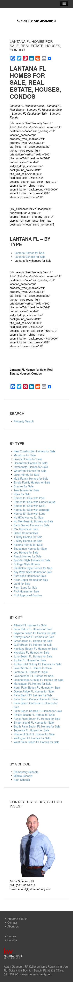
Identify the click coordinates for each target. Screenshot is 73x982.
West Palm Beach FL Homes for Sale (36, 742)
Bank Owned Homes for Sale (31, 525)
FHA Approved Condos (28, 595)
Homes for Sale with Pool (29, 498)
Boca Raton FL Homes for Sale (33, 629)
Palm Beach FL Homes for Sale (33, 695)
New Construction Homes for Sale (34, 451)
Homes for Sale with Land (29, 513)
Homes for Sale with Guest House (34, 502)
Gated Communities (26, 533)
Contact (12, 922)
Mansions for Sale (25, 455)
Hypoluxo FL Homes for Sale (31, 652)
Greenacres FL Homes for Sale (33, 641)
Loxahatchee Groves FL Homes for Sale (38, 680)
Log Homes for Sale (26, 552)
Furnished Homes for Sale (30, 576)
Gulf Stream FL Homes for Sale (33, 645)
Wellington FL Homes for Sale (32, 738)
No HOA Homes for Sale (29, 517)
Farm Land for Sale (26, 587)
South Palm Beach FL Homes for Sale (37, 726)
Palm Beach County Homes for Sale (36, 699)
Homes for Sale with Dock (29, 506)
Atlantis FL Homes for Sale (30, 625)
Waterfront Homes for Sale (30, 471)
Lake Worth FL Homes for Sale (33, 668)
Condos (12, 940)
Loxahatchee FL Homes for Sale (34, 676)
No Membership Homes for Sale (33, 521)
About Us (13, 926)
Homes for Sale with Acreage (31, 510)
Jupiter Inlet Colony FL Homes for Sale (37, 664)
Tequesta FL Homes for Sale (31, 730)
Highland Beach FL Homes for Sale (35, 648)
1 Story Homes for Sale (28, 537)
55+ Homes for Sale (26, 529)
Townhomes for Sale (26, 490)
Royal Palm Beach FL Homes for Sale (37, 718)
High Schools (22, 780)
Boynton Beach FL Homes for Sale (35, 633)
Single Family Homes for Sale (32, 482)
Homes (11, 936)
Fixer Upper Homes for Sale (31, 580)
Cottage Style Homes (27, 564)
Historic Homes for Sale (28, 545)
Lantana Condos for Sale (30, 257)
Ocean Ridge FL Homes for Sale (34, 691)
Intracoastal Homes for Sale (31, 467)
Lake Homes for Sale (27, 475)
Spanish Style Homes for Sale (32, 560)
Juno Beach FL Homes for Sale (33, 656)
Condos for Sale (23, 486)
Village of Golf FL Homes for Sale (34, 734)
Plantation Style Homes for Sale (33, 568)
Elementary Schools (26, 772)
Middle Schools (23, 776)
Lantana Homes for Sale (30, 253)
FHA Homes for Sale (26, 591)
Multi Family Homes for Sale (31, 478)
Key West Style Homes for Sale (33, 572)
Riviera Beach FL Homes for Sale (34, 715)
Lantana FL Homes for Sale (31, 672)
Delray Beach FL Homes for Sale (34, 637)
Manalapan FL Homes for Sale (32, 683)
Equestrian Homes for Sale (30, 548)
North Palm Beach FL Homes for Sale (37, 687)
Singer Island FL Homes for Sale (34, 722)
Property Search (24, 421)
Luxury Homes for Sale (28, 459)
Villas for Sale (22, 494)
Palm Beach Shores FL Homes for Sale (38, 711)
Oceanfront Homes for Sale (30, 463)
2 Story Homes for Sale (28, 541)
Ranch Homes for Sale (27, 556)
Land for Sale (22, 583)
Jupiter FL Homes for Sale (30, 660)
